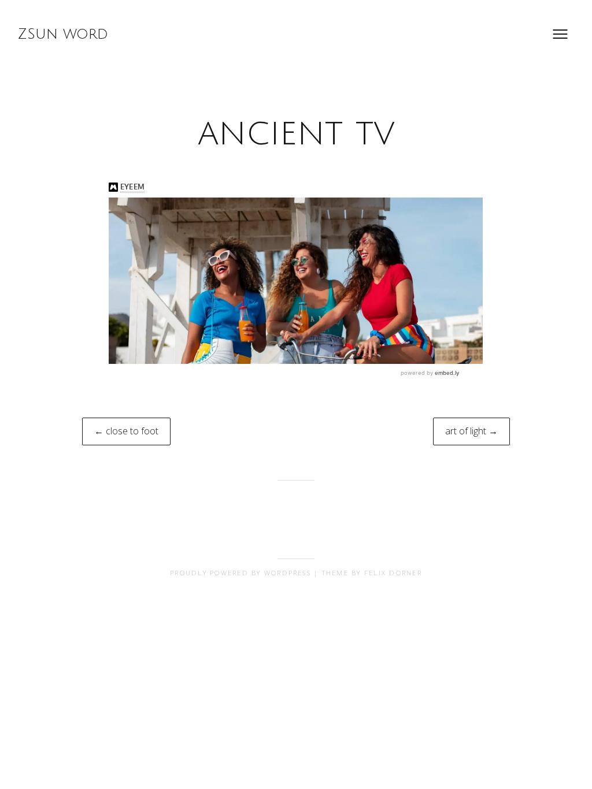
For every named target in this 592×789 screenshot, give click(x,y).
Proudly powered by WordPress (240, 572)
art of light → (471, 431)
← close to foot (126, 431)
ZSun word (62, 34)
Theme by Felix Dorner (372, 572)
